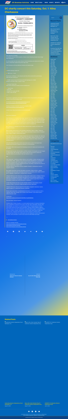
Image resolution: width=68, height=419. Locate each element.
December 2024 (54, 86)
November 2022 (54, 119)
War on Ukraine (54, 180)
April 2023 (53, 112)
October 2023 (53, 104)
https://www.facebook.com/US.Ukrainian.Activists (16, 103)
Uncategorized (53, 177)
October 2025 (53, 73)
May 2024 (53, 96)
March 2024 (53, 98)
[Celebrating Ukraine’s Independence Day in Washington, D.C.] (14, 361)
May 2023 (53, 111)
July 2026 (53, 60)
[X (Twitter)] (13, 231)
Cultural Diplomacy (54, 149)
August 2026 (53, 59)
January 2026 (53, 69)
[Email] (42, 231)
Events (51, 2)
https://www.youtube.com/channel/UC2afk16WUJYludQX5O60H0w (19, 197)
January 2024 (53, 101)
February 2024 (53, 100)
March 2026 (53, 66)
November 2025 (54, 72)
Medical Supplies (54, 166)
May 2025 (53, 79)
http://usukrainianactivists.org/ (22, 101)
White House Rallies (54, 181)
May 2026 (53, 63)
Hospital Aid (53, 157)
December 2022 (54, 118)
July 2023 (53, 108)
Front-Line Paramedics (55, 152)
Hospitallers (53, 159)
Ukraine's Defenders (55, 176)
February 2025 (53, 83)
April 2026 (53, 65)
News (46, 2)
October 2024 (53, 89)
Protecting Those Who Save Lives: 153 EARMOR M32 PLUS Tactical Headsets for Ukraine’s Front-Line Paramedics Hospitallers (56, 51)
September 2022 (54, 122)
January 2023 (53, 117)
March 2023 (53, 114)
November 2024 (54, 87)
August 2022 (53, 124)
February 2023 (53, 115)
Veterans (52, 178)
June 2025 (53, 77)
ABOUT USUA (38, 2)
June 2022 (53, 126)
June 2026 (53, 62)
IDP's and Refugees (54, 162)
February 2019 (53, 136)
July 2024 (53, 93)
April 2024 (53, 97)
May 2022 (53, 128)
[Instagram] (35, 411)
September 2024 (54, 90)
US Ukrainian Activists (20, 2)
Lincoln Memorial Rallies (55, 164)
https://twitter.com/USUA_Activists (13, 225)
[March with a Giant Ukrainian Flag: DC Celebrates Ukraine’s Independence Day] (34, 361)
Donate (63, 2)
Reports (57, 2)
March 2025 (53, 82)
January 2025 (53, 84)
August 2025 (53, 74)
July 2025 (53, 76)
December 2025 (54, 70)
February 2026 (53, 67)
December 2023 (54, 103)
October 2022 (53, 121)
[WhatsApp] (36, 231)
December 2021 (54, 135)
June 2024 (53, 94)
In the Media (53, 163)
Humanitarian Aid (54, 160)
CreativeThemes (40, 417)
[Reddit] (25, 231)
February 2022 (53, 132)
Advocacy (53, 146)
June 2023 (53, 110)
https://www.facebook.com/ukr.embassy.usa (15, 107)
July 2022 (53, 125)
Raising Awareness (54, 167)
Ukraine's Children (54, 174)
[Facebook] (8, 231)
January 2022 (53, 133)
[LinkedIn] (19, 231)
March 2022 (53, 131)
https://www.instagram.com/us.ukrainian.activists (16, 226)
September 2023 (54, 105)
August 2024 (53, 91)
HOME (32, 2)
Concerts (52, 147)
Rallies (52, 169)
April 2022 (53, 129)
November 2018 (54, 138)
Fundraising (53, 153)
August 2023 (53, 107)
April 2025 (53, 80)
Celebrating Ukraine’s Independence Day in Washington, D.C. (55, 25)
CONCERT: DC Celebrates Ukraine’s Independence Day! (56, 44)
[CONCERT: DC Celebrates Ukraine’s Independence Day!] (54, 361)
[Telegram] (31, 231)
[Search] (62, 2)
